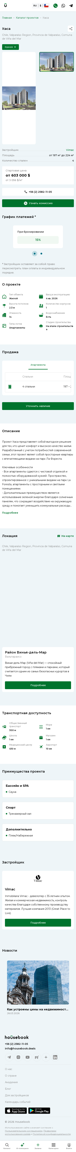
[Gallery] (19, 98)
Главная (7, 17)
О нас (8, 1069)
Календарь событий (17, 1102)
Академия (11, 1082)
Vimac (70, 150)
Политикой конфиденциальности (52, 1134)
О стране (11, 1075)
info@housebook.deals (20, 1048)
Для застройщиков (17, 1095)
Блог (8, 1088)
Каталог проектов (27, 17)
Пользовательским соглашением (23, 1130)
